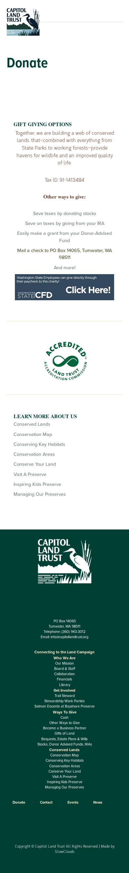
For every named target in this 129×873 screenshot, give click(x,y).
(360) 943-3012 (73, 632)
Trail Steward (65, 696)
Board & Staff (64, 669)
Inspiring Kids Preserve (37, 484)
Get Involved (64, 690)
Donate (19, 802)
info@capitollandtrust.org (69, 637)
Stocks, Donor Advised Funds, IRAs (64, 744)
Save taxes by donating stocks (64, 213)
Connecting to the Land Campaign (64, 652)
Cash (64, 717)
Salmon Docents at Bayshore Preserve (64, 706)
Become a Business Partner (64, 728)
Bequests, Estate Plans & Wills (64, 739)
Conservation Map (33, 434)
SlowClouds (64, 851)
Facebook (52, 595)
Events (72, 802)
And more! (64, 268)
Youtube (77, 595)
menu (113, 22)
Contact (46, 802)
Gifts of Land (64, 733)
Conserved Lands (32, 424)
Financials (64, 679)
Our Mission (64, 663)
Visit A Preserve (30, 474)
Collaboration (64, 674)
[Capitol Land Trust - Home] (23, 34)
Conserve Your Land (35, 464)
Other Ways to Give (64, 723)
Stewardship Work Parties (64, 701)
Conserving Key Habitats (39, 444)
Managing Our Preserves (40, 494)
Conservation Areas (34, 454)
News (97, 802)
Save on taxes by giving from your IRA (64, 223)
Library (64, 685)
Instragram (64, 595)
